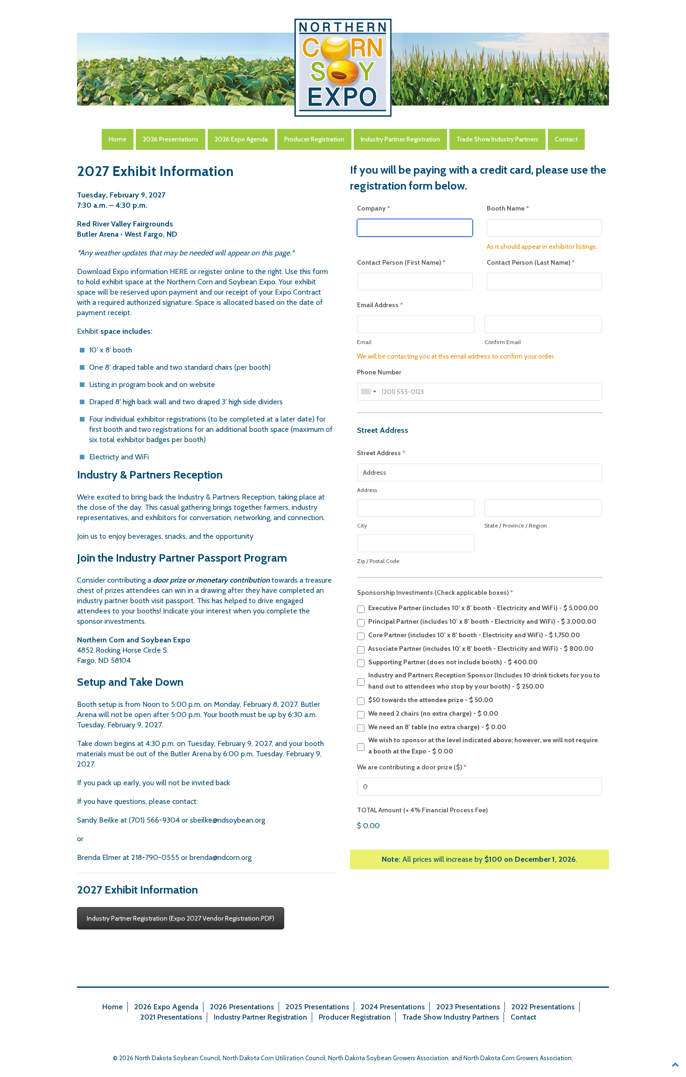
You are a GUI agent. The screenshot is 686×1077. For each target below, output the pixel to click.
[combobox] (368, 391)
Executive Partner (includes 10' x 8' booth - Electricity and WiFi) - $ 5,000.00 (483, 608)
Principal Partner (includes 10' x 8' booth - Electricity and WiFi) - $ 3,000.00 (482, 621)
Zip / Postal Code (378, 560)
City (362, 525)
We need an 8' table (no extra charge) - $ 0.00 (437, 727)
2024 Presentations (393, 1006)
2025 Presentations (317, 1006)
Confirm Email (502, 341)
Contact (566, 139)
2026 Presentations (170, 139)
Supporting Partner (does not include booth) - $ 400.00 (453, 662)
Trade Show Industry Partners (497, 139)
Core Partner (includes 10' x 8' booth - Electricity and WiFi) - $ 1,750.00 (474, 635)
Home (117, 139)
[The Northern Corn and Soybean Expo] (343, 68)
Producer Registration (314, 139)
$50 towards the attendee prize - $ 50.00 (430, 700)
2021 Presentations (171, 1017)
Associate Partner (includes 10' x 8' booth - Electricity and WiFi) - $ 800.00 (481, 648)
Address (367, 489)
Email (364, 341)
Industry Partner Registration (400, 139)
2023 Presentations (468, 1006)
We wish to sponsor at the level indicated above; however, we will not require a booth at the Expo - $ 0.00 (483, 745)
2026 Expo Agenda (241, 139)
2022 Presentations (542, 1006)
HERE (179, 271)
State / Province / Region (515, 525)
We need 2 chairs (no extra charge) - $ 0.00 (433, 713)
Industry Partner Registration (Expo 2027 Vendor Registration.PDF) (180, 918)
